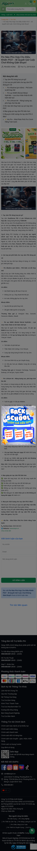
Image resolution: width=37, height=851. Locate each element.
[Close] (35, 407)
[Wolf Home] (18, 425)
